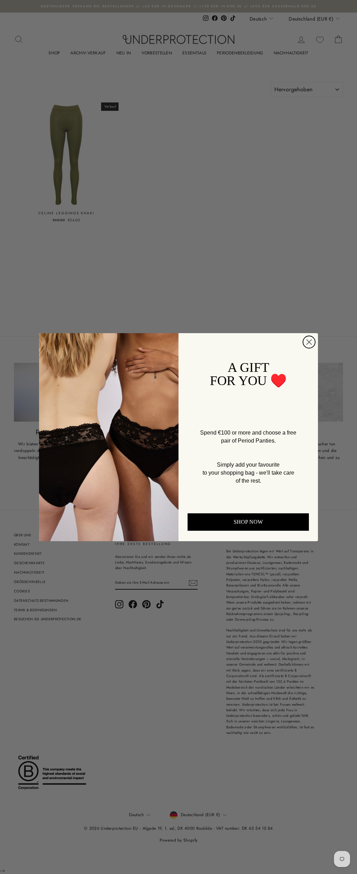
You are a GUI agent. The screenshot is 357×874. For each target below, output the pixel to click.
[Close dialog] (309, 342)
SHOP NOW (248, 522)
